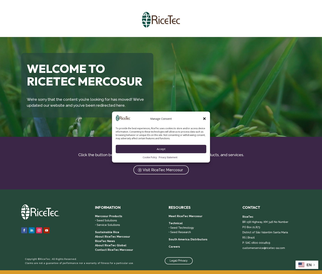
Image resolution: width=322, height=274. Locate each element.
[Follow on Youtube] (47, 230)
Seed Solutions (107, 220)
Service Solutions (108, 225)
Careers (174, 246)
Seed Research (180, 232)
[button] (204, 119)
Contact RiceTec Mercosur (114, 250)
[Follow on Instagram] (39, 230)
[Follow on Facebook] (24, 230)
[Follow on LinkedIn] (32, 230)
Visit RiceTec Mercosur (163, 170)
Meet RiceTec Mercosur (185, 216)
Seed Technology (182, 227)
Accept (161, 149)
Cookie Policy (150, 157)
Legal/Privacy (179, 260)
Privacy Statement (168, 157)
